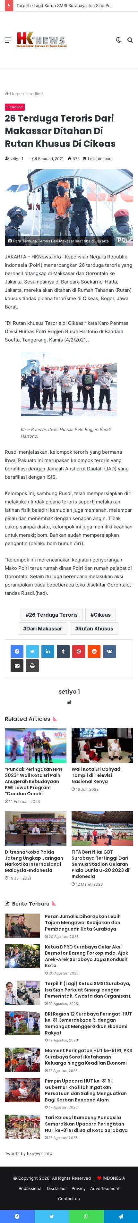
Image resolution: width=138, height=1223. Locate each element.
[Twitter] (32, 651)
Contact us (69, 1198)
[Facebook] (17, 651)
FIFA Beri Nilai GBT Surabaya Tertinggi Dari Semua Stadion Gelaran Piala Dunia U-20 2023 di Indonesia (100, 864)
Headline (34, 93)
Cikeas (102, 615)
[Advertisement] (89, 35)
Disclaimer (57, 1188)
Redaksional (30, 1188)
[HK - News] (41, 39)
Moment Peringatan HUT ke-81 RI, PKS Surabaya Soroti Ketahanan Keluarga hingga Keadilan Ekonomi (88, 1056)
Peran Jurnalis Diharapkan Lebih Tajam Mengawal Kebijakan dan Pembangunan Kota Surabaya (83, 922)
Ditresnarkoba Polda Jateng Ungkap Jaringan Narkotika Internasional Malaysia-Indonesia (34, 861)
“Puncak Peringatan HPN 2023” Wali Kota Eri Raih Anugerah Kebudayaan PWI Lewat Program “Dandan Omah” (33, 781)
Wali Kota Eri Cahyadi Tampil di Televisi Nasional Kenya (97, 775)
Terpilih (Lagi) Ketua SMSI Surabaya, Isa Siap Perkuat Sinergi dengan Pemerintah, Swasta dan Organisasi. (88, 989)
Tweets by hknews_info (28, 1153)
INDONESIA (114, 1178)
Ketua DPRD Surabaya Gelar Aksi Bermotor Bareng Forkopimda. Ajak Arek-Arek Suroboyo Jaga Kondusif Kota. (86, 956)
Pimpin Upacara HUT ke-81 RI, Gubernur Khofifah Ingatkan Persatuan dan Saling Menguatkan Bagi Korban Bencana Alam (86, 1090)
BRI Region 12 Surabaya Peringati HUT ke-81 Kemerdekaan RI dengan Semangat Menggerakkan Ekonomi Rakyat (88, 1023)
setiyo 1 (16, 158)
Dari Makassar (44, 628)
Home (15, 93)
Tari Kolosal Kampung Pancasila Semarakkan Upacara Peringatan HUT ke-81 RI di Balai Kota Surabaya (87, 1123)
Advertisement (105, 1188)
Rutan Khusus (95, 628)
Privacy (79, 1188)
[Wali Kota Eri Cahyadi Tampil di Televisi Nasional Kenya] (102, 745)
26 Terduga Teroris (53, 615)
